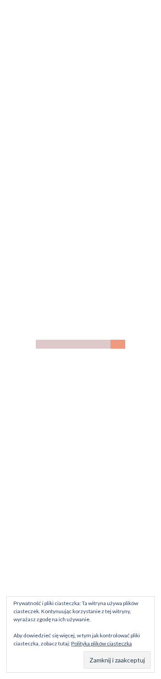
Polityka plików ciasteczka (101, 643)
